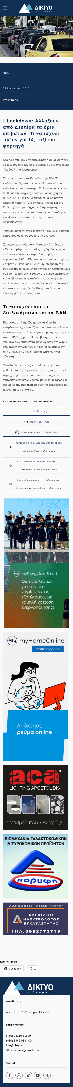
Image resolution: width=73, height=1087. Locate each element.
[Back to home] (36, 8)
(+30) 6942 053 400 (19, 1040)
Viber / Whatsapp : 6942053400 (39, 432)
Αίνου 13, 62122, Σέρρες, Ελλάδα (27, 1012)
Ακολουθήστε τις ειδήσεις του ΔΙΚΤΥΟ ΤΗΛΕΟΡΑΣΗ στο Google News (39, 465)
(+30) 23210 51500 (18, 1035)
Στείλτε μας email (39, 422)
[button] (5, 8)
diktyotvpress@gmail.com (22, 1050)
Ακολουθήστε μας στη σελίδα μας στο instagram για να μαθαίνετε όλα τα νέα (38, 484)
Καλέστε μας (39, 411)
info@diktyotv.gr (16, 1045)
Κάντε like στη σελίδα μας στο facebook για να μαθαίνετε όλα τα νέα (39, 447)
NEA (6, 72)
